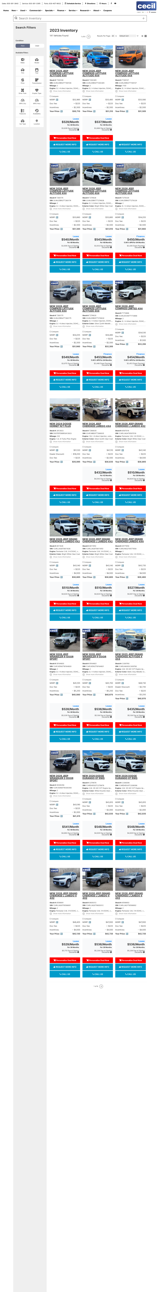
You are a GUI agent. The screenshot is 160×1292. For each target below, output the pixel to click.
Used (23, 10)
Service (72, 10)
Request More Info (65, 144)
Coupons (107, 10)
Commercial (35, 10)
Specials (49, 10)
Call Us (65, 152)
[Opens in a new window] (111, 4)
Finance (61, 10)
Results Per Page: (104, 36)
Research (84, 10)
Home (6, 10)
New (14, 10)
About (96, 10)
